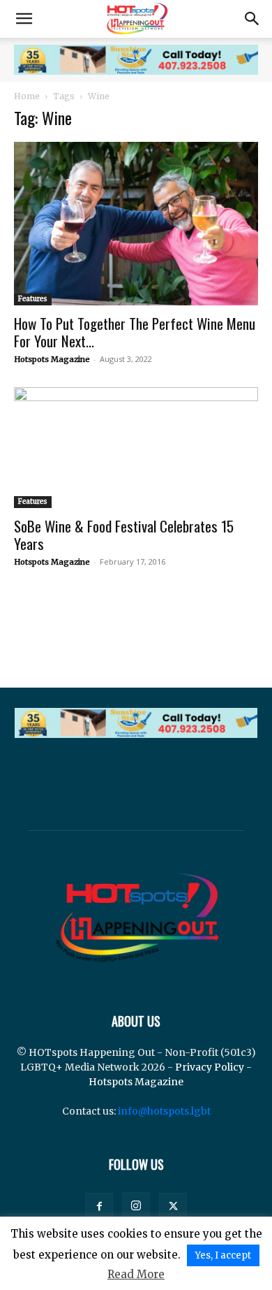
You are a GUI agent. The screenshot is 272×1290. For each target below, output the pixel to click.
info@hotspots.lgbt (164, 1111)
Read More (136, 1274)
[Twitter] (173, 1207)
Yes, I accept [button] (223, 1255)
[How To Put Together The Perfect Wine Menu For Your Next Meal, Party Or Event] (136, 223)
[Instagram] (136, 1206)
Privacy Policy (209, 1067)
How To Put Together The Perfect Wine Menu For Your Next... (134, 332)
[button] (23, 19)
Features (32, 298)
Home (27, 96)
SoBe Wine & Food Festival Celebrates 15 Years (124, 534)
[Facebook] (99, 1207)
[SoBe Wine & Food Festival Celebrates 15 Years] (136, 447)
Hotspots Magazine (52, 359)
